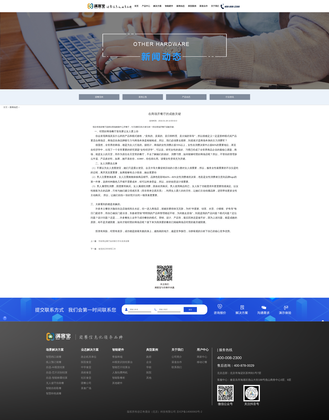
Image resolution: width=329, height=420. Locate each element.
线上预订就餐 (53, 362)
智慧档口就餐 (53, 356)
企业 (148, 362)
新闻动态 (180, 6)
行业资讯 (230, 97)
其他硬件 (117, 382)
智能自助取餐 (53, 388)
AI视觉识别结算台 (122, 362)
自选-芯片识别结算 (56, 372)
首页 (136, 6)
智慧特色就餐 (53, 393)
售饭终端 (117, 356)
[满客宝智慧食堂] (110, 9)
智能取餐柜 (118, 377)
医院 (148, 372)
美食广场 (86, 388)
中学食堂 (86, 367)
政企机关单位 (88, 356)
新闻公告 (143, 97)
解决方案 (157, 6)
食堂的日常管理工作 (107, 249)
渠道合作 (203, 6)
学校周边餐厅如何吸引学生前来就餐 (113, 241)
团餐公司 (86, 382)
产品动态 (186, 97)
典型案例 (192, 6)
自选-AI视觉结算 (55, 367)
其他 (148, 377)
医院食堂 (86, 362)
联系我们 (177, 367)
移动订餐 (202, 362)
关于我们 (215, 6)
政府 (148, 356)
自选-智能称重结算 (56, 377)
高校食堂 (86, 372)
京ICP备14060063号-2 (189, 411)
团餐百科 (99, 97)
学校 (148, 367)
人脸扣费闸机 (120, 372)
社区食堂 (86, 377)
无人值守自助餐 (55, 382)
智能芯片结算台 (121, 367)
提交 (190, 309)
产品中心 (146, 6)
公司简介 (177, 356)
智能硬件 (169, 6)
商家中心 (202, 356)
